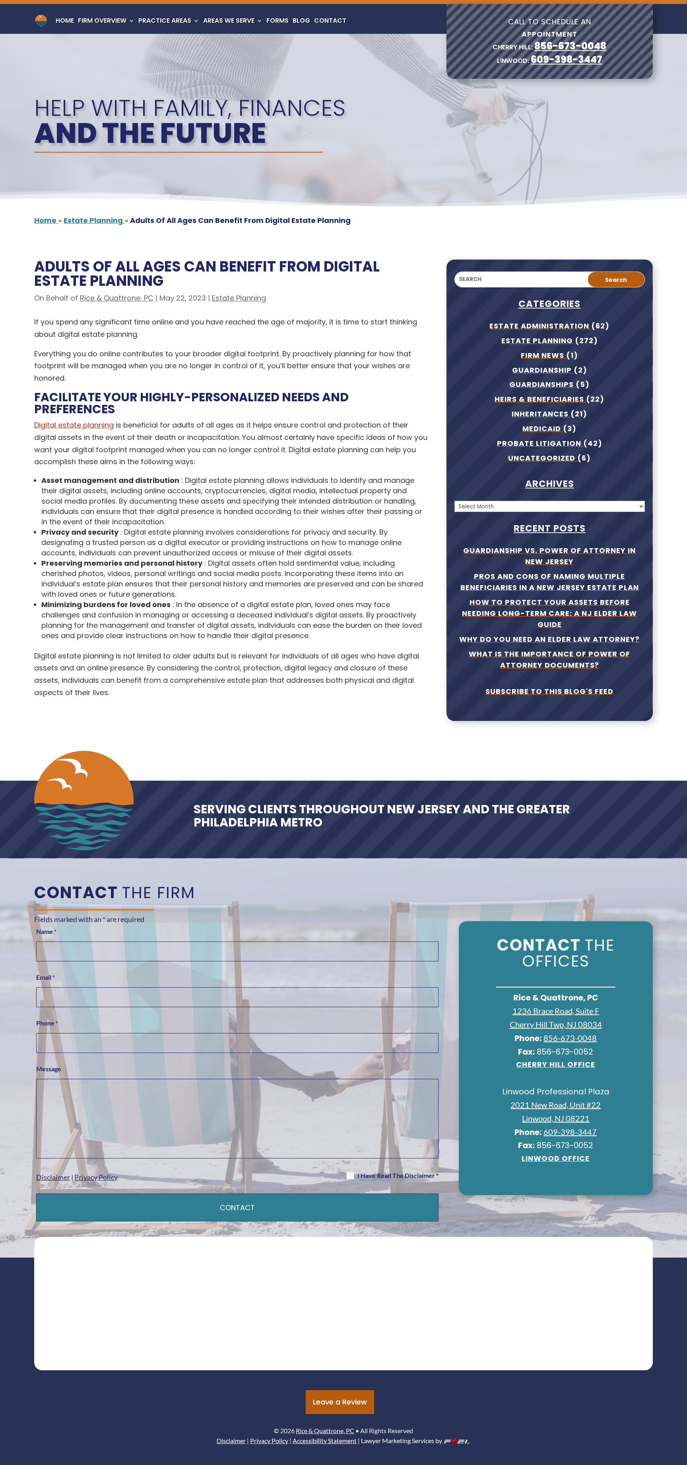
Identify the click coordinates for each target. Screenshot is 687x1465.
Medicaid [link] (542, 429)
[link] (41, 21)
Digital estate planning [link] (74, 425)
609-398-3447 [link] (566, 59)
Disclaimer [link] (53, 1177)
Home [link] (65, 20)
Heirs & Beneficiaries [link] (540, 399)
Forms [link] (277, 20)
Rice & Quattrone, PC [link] (116, 298)
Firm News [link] (543, 355)
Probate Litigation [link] (540, 443)
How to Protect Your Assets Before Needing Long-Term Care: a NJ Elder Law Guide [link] (549, 613)
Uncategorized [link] (542, 458)
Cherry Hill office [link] (555, 1064)
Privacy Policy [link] (96, 1177)
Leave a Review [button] (340, 1402)
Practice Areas (164, 20)
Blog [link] (301, 20)
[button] (679, 1407)
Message (48, 1068)
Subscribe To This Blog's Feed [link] (549, 691)
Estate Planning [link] (239, 298)
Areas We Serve (228, 20)
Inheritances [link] (541, 414)
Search (616, 280)
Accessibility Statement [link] (325, 1440)
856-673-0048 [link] (570, 46)
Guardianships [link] (542, 384)
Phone (47, 1023)
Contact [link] (330, 20)
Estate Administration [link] (540, 326)
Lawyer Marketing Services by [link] (401, 1440)
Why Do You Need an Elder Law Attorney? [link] (549, 639)
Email (45, 977)
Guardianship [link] (543, 370)
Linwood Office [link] (556, 1158)
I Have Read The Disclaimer (398, 1175)
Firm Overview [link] (102, 20)
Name (46, 931)
